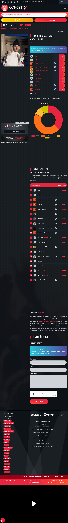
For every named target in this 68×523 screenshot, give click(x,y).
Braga (6, 461)
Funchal (6, 472)
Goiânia (6, 450)
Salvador (7, 426)
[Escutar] (55, 63)
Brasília (6, 434)
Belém (6, 445)
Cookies (62, 482)
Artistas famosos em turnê (32, 477)
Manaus (6, 439)
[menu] (65, 8)
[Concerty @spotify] (11, 2)
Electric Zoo (42, 440)
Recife (6, 442)
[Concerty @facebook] (3, 2)
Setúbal (6, 464)
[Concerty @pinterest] (8, 2)
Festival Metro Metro (42, 443)
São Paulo (7, 420)
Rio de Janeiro (8, 423)
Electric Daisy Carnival (42, 438)
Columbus (17, 20)
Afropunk (42, 424)
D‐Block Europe (48, 228)
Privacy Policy (51, 482)
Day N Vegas (42, 435)
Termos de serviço (56, 481)
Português (64, 1)
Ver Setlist (16, 131)
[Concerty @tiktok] (14, 2)
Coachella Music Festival (42, 432)
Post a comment (39, 401)
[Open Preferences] (2, 520)
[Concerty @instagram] (5, 2)
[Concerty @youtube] (17, 2)
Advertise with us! (59, 477)
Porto (6, 456)
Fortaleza (7, 428)
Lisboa (6, 453)
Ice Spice (46, 237)
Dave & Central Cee (48, 270)
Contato (47, 477)
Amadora (7, 458)
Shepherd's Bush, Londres (47, 321)
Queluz (6, 469)
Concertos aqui (51, 20)
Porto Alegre (8, 447)
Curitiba (6, 437)
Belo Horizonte (8, 431)
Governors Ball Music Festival (42, 446)
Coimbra (6, 466)
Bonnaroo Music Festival (42, 427)
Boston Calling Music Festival (42, 429)
